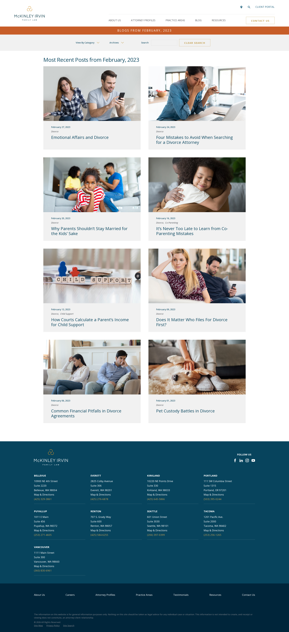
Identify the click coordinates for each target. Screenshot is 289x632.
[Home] (29, 13)
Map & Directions (44, 494)
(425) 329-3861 (43, 499)
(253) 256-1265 (212, 534)
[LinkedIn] (241, 460)
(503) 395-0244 (212, 499)
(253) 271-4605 (43, 534)
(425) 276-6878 (99, 499)
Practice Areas (144, 594)
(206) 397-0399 (156, 534)
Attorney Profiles (105, 594)
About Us (39, 594)
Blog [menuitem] (198, 20)
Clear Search (194, 42)
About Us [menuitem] (115, 20)
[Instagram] (247, 460)
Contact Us (260, 20)
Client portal (265, 6)
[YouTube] (253, 460)
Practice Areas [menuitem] (175, 20)
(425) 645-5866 (156, 499)
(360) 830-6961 (43, 570)
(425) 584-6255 (99, 534)
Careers (70, 594)
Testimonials (181, 594)
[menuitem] (38, 625)
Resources (215, 594)
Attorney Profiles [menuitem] (143, 20)
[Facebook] (235, 460)
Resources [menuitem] (219, 20)
